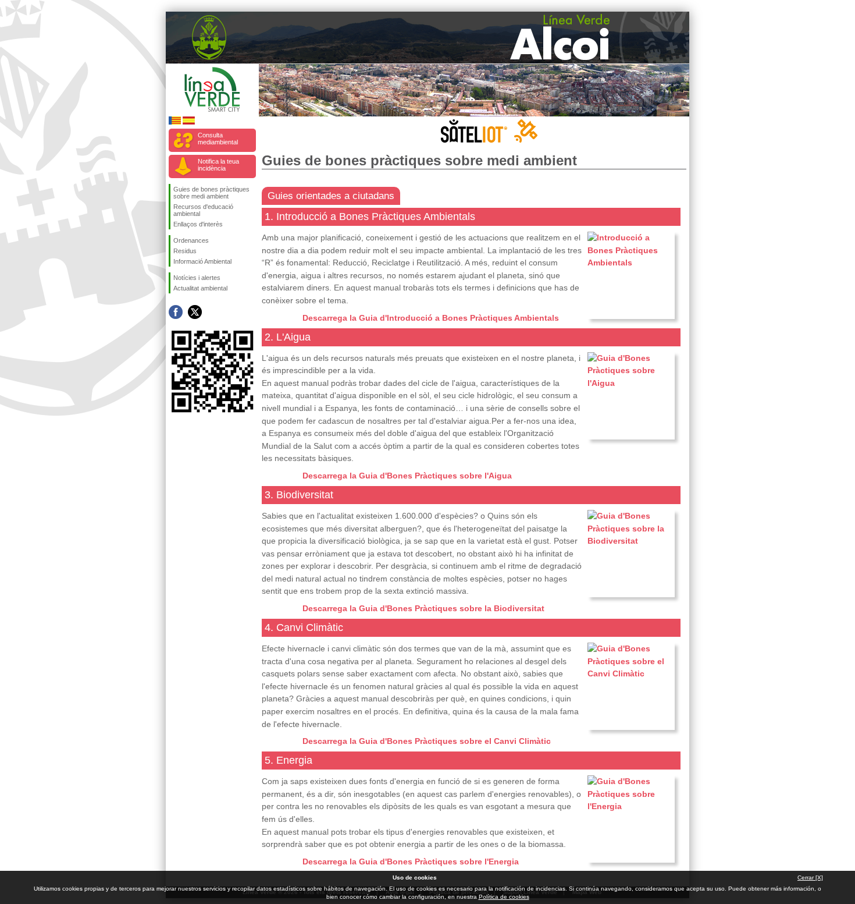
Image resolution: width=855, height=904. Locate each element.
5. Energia (288, 760)
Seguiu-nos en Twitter (195, 312)
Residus (185, 250)
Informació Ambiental (202, 261)
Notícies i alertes (196, 277)
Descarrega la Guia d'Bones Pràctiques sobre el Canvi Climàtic (426, 741)
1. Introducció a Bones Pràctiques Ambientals (370, 216)
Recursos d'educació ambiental (203, 210)
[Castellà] (189, 122)
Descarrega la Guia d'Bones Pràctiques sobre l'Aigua (407, 475)
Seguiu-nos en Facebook (176, 312)
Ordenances (191, 240)
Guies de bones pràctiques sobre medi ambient (211, 193)
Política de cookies (504, 897)
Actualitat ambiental (200, 288)
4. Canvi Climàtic (304, 627)
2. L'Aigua (288, 337)
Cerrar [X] (810, 877)
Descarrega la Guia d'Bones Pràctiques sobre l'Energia (410, 861)
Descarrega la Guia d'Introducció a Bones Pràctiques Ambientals (430, 317)
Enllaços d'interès (198, 224)
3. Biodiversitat (299, 495)
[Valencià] (175, 122)
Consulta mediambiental (218, 139)
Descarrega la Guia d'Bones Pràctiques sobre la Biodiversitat (423, 608)
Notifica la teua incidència (218, 165)
